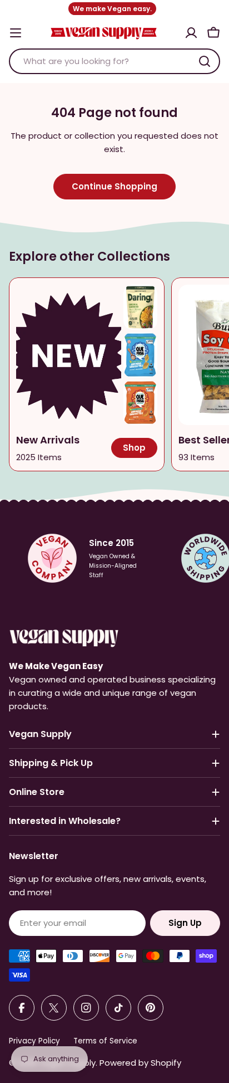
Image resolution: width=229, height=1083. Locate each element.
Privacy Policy (34, 1041)
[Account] (191, 33)
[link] (140, 307)
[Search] (204, 61)
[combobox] (114, 61)
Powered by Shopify (140, 1063)
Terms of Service (105, 1041)
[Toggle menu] (15, 33)
